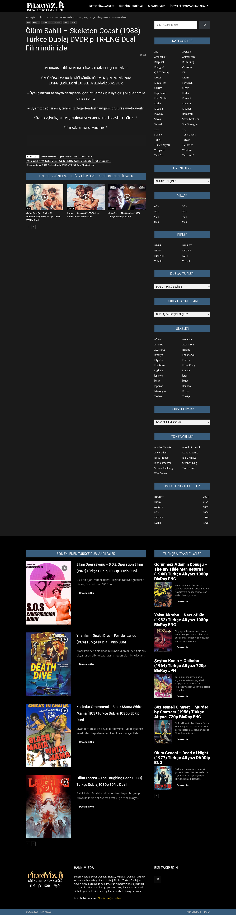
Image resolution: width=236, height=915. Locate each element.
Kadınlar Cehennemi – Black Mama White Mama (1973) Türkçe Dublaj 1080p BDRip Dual (109, 713)
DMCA (207, 911)
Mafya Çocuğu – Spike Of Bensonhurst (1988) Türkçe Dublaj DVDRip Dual (43, 216)
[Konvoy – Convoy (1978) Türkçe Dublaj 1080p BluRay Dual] (86, 197)
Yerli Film (159, 155)
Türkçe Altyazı (162, 145)
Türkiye (186, 396)
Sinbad (158, 124)
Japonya (158, 386)
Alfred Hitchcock (191, 447)
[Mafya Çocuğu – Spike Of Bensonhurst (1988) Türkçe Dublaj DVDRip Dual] (44, 197)
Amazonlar (160, 56)
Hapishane (160, 93)
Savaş (66, 22)
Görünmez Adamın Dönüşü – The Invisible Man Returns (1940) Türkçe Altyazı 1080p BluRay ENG (181, 571)
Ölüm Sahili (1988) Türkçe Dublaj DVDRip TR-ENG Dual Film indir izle (59, 160)
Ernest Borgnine (48, 156)
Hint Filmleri (160, 98)
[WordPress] (157, 879)
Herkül (185, 93)
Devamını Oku (87, 593)
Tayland (158, 396)
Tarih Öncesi (189, 134)
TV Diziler (187, 145)
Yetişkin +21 (189, 155)
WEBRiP (186, 260)
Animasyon (188, 56)
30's (184, 206)
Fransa (186, 360)
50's (184, 211)
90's (184, 221)
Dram (185, 77)
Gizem (185, 88)
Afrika (157, 339)
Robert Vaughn (102, 160)
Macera (186, 103)
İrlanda (186, 370)
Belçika (186, 349)
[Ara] (204, 25)
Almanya (187, 339)
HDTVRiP (159, 255)
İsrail (184, 375)
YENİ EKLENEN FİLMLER (116, 176)
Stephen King (189, 462)
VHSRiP (158, 260)
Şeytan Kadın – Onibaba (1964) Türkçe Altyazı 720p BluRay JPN (180, 665)
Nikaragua (160, 391)
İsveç (157, 380)
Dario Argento (190, 452)
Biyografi (159, 67)
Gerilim (158, 88)
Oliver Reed (56, 22)
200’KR (71, 209)
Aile (156, 51)
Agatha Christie (162, 447)
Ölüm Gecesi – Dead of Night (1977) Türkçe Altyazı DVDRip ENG (182, 757)
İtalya (185, 380)
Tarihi (73, 22)
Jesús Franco (161, 457)
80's (49, 17)
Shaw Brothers (190, 119)
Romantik (187, 113)
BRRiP (157, 250)
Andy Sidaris (161, 452)
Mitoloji (158, 108)
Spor (156, 129)
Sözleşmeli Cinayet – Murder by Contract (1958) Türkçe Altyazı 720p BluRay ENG (181, 712)
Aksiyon (36, 22)
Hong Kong (188, 365)
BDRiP (158, 245)
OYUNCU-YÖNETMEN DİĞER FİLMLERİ (67, 176)
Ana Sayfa (30, 17)
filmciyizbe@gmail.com (110, 898)
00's (156, 206)
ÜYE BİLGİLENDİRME (131, 6)
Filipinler (158, 360)
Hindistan (159, 365)
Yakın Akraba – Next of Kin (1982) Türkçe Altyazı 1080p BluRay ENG (181, 620)
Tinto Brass (188, 468)
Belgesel (159, 62)
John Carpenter (162, 462)
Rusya (185, 391)
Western (187, 150)
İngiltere (158, 370)
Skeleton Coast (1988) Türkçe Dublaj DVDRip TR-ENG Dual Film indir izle (60, 165)
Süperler (158, 134)
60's (156, 216)
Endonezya (188, 354)
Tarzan (186, 139)
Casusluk (187, 67)
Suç (184, 129)
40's (156, 211)
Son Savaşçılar (190, 124)
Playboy (158, 113)
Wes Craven (161, 473)
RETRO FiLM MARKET (101, 6)
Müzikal (186, 108)
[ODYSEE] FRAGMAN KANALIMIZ (189, 6)
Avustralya (188, 344)
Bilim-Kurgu (188, 62)
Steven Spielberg (163, 468)
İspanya (158, 375)
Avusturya (159, 349)
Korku (157, 103)
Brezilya (158, 354)
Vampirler (159, 150)
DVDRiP (45, 22)
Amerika (158, 344)
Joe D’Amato (189, 457)
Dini (184, 72)
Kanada (186, 386)
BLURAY (187, 245)
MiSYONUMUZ (156, 6)
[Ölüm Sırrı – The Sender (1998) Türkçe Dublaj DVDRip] (127, 197)
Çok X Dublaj (161, 72)
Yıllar (41, 17)
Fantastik (187, 82)
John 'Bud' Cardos (68, 156)
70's (184, 216)
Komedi (186, 98)
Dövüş (158, 77)
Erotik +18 (160, 82)
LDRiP (185, 255)
